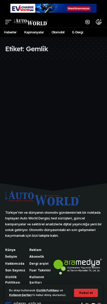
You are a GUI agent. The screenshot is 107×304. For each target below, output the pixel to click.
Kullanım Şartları (20, 295)
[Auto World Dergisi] (31, 22)
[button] (86, 293)
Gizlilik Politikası (47, 290)
